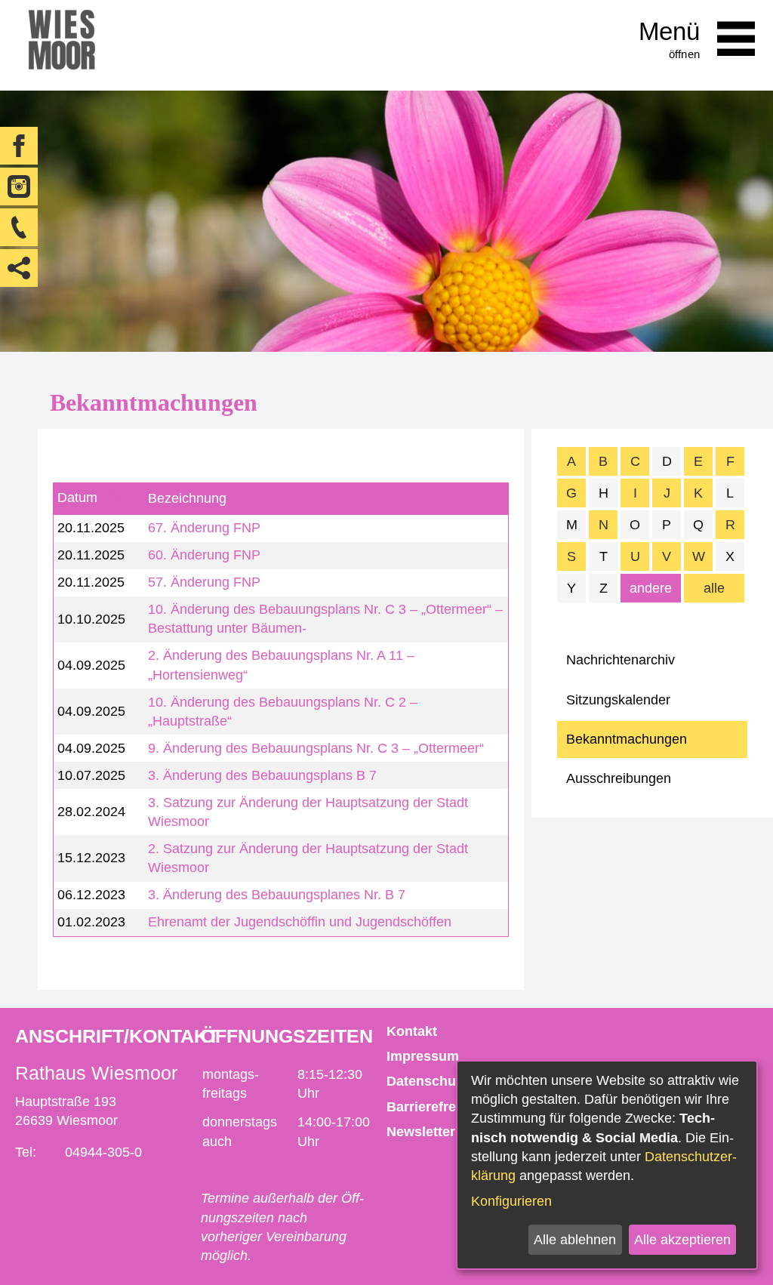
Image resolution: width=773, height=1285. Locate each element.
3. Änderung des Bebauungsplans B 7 (262, 775)
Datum (77, 498)
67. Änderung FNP (204, 527)
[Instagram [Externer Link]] (19, 186)
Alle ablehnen (575, 1239)
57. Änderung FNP (204, 582)
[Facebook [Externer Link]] (19, 146)
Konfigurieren (511, 1201)
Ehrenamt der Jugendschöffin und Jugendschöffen (299, 921)
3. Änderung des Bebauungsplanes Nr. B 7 (276, 894)
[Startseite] (61, 45)
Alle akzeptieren (682, 1239)
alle (714, 588)
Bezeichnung (187, 498)
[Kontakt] (19, 227)
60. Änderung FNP (204, 554)
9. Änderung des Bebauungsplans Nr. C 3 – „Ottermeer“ (316, 748)
